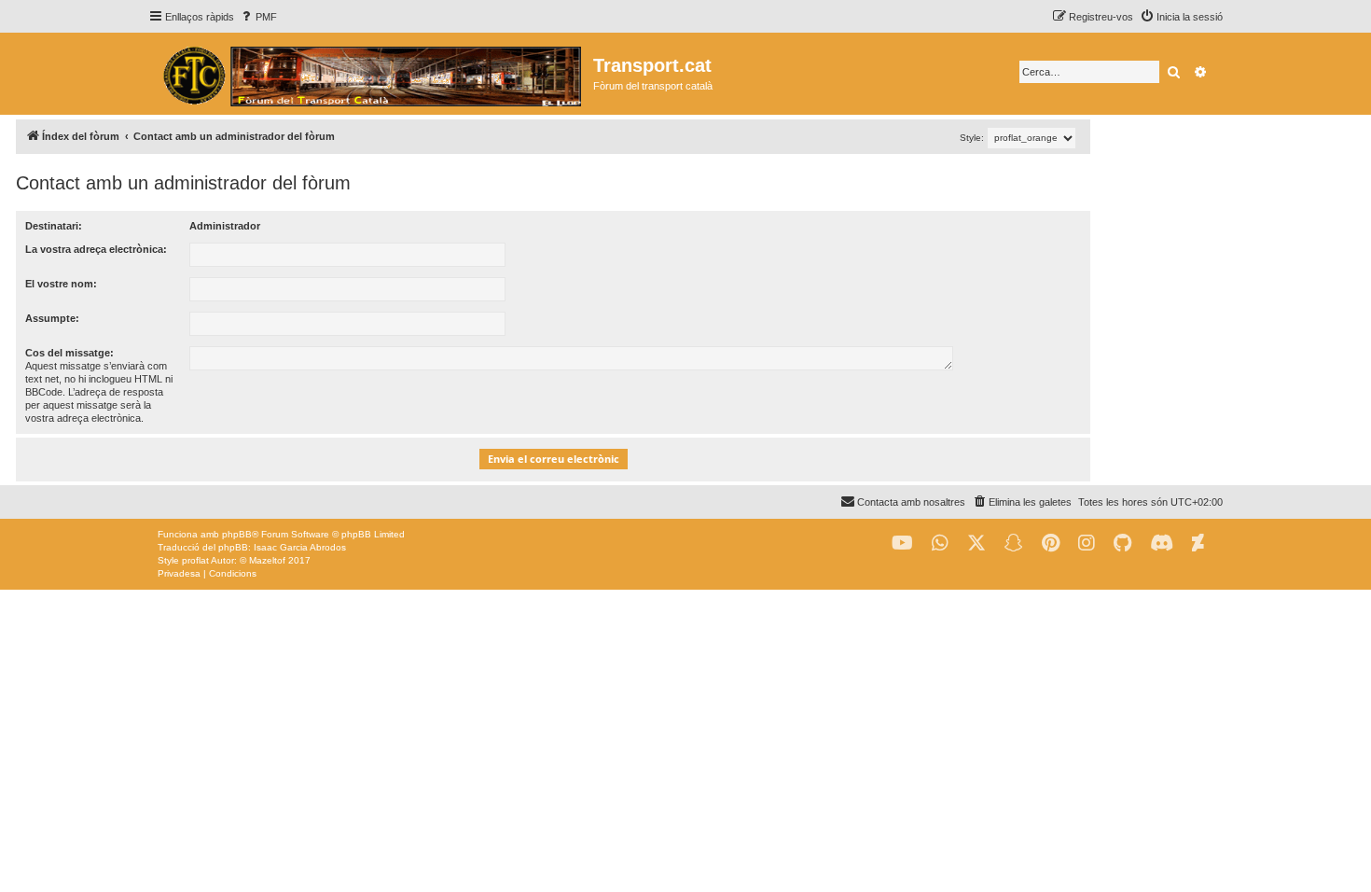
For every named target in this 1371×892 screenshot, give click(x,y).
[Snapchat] (1014, 543)
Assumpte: (52, 318)
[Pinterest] (1050, 543)
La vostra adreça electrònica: (96, 249)
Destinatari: (53, 225)
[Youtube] (902, 543)
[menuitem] (258, 17)
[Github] (1122, 543)
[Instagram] (1086, 543)
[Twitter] (976, 543)
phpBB (237, 534)
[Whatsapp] (940, 543)
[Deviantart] (1198, 543)
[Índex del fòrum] (370, 73)
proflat (195, 560)
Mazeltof (267, 560)
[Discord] (1161, 543)
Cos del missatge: (69, 352)
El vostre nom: (61, 283)
